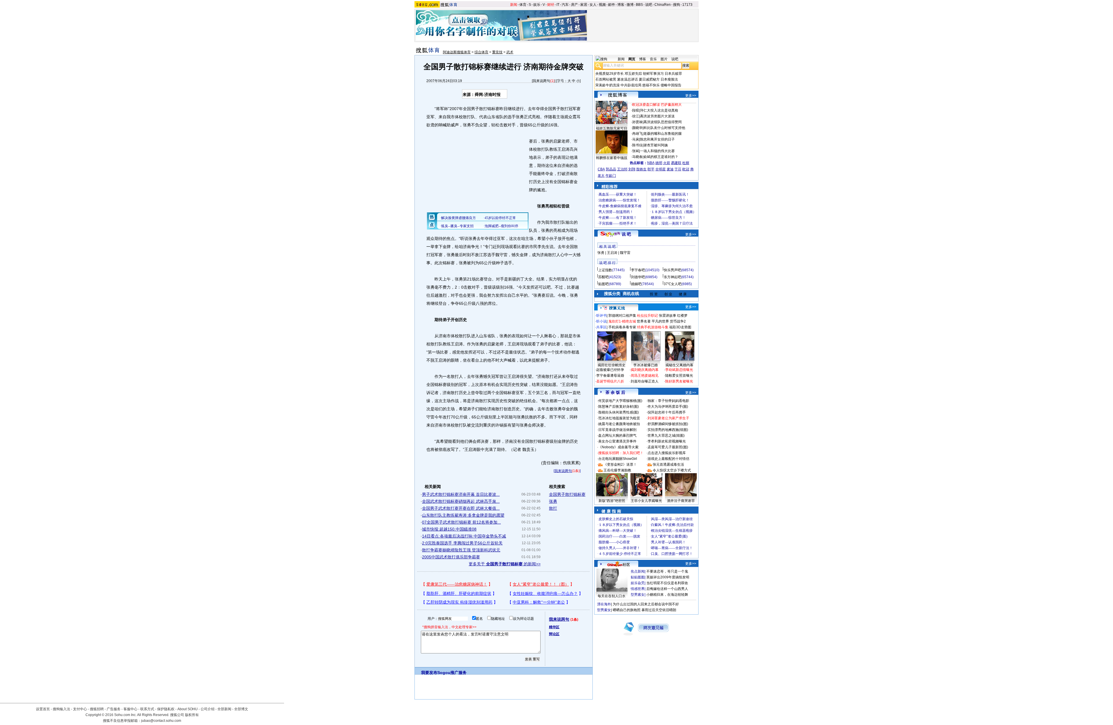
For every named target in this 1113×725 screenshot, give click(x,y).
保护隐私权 (165, 709)
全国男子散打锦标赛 (567, 494)
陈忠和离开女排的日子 (657, 139)
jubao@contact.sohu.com (161, 721)
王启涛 (612, 253)
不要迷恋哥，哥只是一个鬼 (667, 571)
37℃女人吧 (672, 284)
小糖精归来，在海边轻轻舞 (667, 595)
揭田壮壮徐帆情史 (611, 365)
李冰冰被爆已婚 (645, 365)
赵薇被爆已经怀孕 (610, 370)
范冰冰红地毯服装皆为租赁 (619, 418)
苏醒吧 (603, 277)
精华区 (554, 627)
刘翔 (631, 169)
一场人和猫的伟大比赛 (657, 151)
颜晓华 (637, 128)
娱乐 (536, 5)
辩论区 (554, 634)
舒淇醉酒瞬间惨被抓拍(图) (668, 424)
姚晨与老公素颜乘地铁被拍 (619, 424)
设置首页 (43, 709)
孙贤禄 (637, 122)
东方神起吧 (672, 277)
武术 (509, 52)
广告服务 (114, 709)
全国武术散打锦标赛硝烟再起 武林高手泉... (461, 501)
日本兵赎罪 (673, 74)
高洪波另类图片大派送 (657, 116)
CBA (601, 169)
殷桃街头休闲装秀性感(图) (618, 412)
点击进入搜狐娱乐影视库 (667, 453)
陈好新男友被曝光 (679, 381)
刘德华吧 (638, 277)
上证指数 (605, 270)
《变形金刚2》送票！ (620, 464)
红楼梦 (682, 316)
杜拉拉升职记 (647, 316)
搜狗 (676, 5)
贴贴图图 (638, 577)
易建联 (676, 163)
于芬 (677, 169)
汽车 (565, 5)
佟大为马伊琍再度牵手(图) (668, 407)
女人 (593, 5)
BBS (639, 5)
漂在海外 (604, 604)
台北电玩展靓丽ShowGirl (617, 459)
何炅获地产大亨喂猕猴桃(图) (620, 401)
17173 (687, 5)
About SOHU (187, 709)
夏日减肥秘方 (649, 79)
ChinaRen (662, 5)
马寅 (635, 139)
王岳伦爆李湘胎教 (617, 470)
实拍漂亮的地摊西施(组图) (668, 430)
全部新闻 (224, 709)
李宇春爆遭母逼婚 (610, 376)
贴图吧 (603, 284)
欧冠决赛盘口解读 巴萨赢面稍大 (657, 105)
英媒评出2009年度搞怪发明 (667, 577)
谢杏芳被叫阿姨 (655, 145)
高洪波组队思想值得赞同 (662, 122)
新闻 (513, 5)
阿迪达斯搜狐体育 (457, 52)
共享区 (601, 327)
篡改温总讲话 (627, 79)
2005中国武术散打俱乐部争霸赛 (451, 557)
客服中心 (130, 709)
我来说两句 (541, 81)
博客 (620, 5)
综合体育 (481, 52)
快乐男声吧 (672, 270)
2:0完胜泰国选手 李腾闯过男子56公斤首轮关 (462, 543)
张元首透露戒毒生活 (668, 464)
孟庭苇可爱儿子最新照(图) (668, 447)
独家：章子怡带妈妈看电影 (668, 401)
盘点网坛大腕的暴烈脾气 (617, 435)
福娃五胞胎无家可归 (611, 128)
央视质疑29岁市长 (609, 74)
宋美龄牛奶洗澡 (607, 85)
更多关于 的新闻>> (505, 564)
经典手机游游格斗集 (652, 327)
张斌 (635, 151)
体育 (522, 5)
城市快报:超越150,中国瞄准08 (449, 529)
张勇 (553, 501)
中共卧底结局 (631, 85)
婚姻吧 (636, 284)
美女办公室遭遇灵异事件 (617, 441)
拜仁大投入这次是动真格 (659, 110)
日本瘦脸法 (669, 79)
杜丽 (685, 163)
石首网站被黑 (605, 79)
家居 (583, 5)
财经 (550, 5)
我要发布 (429, 672)
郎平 (651, 169)
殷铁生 (641, 169)
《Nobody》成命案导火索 (618, 447)
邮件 (611, 5)
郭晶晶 (611, 169)
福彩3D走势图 (680, 327)
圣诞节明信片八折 (610, 381)
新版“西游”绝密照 (612, 501)
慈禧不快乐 (651, 85)
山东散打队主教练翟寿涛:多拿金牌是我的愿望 (463, 515)
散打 (553, 508)
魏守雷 (625, 253)
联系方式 (147, 709)
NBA (650, 163)
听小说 (601, 321)
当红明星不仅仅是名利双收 (667, 583)
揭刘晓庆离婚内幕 (645, 370)
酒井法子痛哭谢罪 (681, 501)
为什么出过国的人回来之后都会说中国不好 (646, 604)
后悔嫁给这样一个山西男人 (667, 589)
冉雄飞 (637, 134)
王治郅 (622, 169)
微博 (630, 5)
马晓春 (637, 157)
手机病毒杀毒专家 (622, 327)
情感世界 (638, 589)
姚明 (658, 163)
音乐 (653, 59)
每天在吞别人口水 (611, 596)
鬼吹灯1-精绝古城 (622, 321)
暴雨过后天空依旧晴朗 (658, 610)
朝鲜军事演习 (653, 74)
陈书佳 (637, 145)
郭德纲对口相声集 (622, 316)
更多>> (690, 96)
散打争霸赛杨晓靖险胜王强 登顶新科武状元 (461, 550)
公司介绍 (207, 709)
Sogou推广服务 (452, 672)
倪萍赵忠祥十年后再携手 (667, 412)
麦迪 (670, 169)
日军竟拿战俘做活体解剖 (617, 430)
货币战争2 (678, 321)
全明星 (660, 169)
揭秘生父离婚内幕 (679, 365)
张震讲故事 (667, 316)
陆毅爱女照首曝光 (679, 376)
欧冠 (685, 169)
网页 (631, 59)
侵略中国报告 (671, 85)
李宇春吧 (638, 270)
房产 (574, 5)
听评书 (601, 316)
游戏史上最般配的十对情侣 (668, 459)
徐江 (635, 116)
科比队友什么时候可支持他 (664, 128)
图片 (664, 59)
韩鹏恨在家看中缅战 (611, 158)
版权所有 (192, 715)
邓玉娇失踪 (633, 74)
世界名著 (644, 321)
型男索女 (638, 595)
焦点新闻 (638, 571)
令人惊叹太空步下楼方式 (672, 470)
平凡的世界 (660, 321)
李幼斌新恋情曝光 (679, 370)
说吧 (648, 5)
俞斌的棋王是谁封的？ (660, 157)
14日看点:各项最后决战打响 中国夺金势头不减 (464, 536)
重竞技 (497, 52)
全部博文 (241, 709)
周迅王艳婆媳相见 (645, 376)
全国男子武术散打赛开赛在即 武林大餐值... (461, 508)
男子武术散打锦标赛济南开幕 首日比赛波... (461, 494)
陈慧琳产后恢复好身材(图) (618, 407)
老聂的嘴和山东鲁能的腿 (662, 134)
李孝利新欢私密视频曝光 (667, 441)
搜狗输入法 (61, 709)
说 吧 (626, 234)
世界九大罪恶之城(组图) (666, 435)
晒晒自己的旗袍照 (627, 610)
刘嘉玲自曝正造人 (645, 381)
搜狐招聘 (97, 709)
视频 (602, 5)
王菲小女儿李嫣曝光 (646, 501)
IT (557, 5)
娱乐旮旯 (638, 583)
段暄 (635, 110)
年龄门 (610, 176)
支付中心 (80, 709)
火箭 (666, 163)
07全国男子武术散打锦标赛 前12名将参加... (461, 522)
